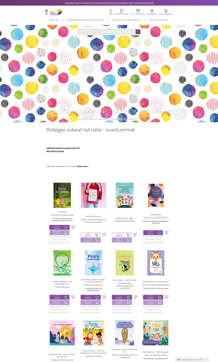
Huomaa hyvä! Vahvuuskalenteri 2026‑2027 (124, 286)
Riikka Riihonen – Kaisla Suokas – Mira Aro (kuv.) (62, 355)
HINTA (73, 166)
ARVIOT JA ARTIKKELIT (126, 20)
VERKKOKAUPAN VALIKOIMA (85, 20)
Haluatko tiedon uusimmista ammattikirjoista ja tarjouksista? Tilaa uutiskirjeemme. (107, 2)
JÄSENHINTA (82, 166)
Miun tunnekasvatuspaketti (156, 284)
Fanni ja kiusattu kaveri (155, 355)
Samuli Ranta (156, 214)
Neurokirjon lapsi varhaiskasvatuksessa (124, 219)
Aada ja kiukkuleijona (62, 359)
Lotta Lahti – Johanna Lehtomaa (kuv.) (124, 350)
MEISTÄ (54, 20)
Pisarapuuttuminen (93, 285)
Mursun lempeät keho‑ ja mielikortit (124, 356)
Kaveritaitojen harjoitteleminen (156, 358)
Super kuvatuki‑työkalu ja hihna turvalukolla (93, 220)
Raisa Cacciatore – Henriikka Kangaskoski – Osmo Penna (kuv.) (93, 352)
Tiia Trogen (62, 212)
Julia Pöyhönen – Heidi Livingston (156, 281)
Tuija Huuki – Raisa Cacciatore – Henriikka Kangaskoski (93, 280)
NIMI (67, 166)
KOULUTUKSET (159, 20)
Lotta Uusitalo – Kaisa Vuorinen (125, 280)
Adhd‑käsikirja (62, 287)
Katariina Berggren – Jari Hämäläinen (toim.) (62, 282)
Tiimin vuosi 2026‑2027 (156, 217)
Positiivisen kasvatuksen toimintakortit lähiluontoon (62, 219)
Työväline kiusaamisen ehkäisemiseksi (93, 289)
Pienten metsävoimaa (62, 215)
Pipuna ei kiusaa (93, 356)
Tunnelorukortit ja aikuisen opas (155, 288)
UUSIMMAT (60, 166)
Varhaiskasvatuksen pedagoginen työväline (156, 222)
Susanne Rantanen (93, 216)
